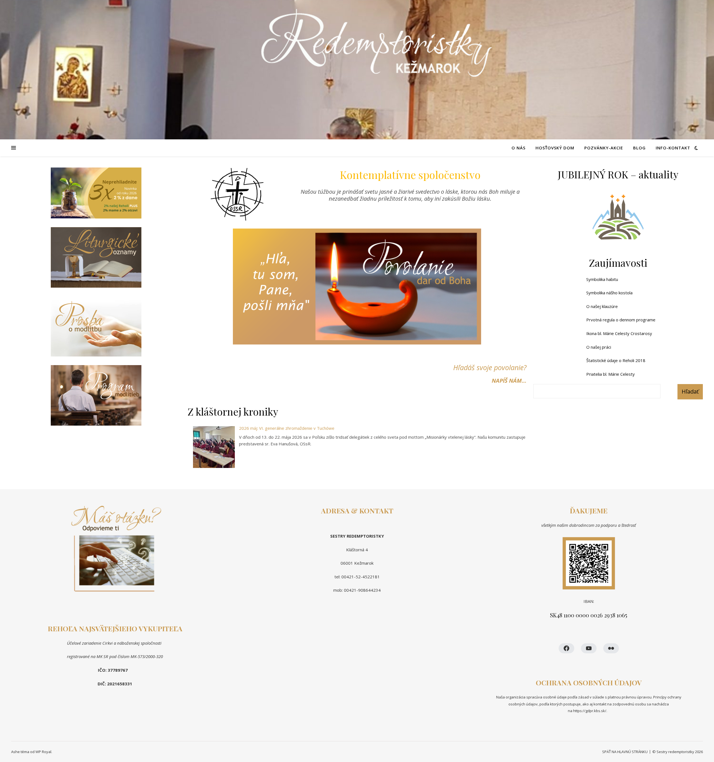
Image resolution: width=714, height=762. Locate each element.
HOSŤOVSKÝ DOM (555, 148)
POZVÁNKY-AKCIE (603, 148)
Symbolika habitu (602, 279)
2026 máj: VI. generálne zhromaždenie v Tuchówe (286, 428)
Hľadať (690, 391)
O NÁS (518, 148)
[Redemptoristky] (357, 69)
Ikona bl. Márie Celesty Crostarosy (619, 333)
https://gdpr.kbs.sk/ (589, 710)
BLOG (639, 148)
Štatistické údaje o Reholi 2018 (615, 360)
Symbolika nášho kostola (609, 292)
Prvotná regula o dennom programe (620, 319)
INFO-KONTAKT (673, 148)
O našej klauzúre (602, 306)
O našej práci (598, 347)
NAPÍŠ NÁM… (509, 380)
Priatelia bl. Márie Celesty (610, 374)
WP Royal (43, 751)
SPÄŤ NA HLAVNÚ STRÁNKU (625, 751)
